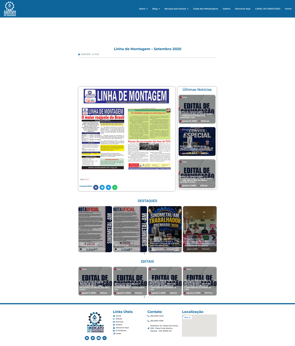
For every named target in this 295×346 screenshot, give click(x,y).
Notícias (193, 130)
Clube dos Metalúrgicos (205, 8)
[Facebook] (87, 338)
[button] (95, 187)
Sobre (142, 8)
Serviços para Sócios (175, 8)
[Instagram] (104, 338)
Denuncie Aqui (243, 8)
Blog (154, 8)
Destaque (185, 130)
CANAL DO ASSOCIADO (267, 8)
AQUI (86, 179)
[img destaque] (197, 109)
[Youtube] (99, 338)
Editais (184, 97)
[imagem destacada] (95, 229)
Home (288, 8)
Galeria (226, 8)
